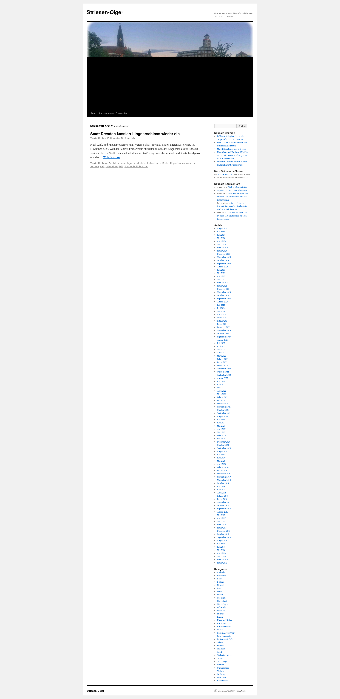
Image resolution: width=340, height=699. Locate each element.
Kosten (165, 162)
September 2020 (224, 448)
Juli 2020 (221, 454)
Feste (219, 591)
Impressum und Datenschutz (114, 113)
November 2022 (224, 368)
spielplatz (221, 648)
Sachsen (94, 166)
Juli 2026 (221, 231)
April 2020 (221, 464)
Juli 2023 (221, 343)
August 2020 (222, 451)
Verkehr (220, 670)
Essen (219, 588)
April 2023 (221, 352)
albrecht (144, 162)
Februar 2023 (222, 358)
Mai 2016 (221, 549)
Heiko (133, 138)
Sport (219, 651)
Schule (220, 642)
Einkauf (220, 585)
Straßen (220, 658)
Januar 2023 (222, 362)
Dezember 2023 (223, 327)
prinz (194, 162)
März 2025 (221, 279)
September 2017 (224, 508)
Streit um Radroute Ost (237, 187)
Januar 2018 (222, 499)
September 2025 (224, 263)
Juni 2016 (221, 546)
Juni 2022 (221, 384)
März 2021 (221, 432)
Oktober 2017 (223, 505)
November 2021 (224, 406)
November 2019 (224, 476)
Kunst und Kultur (224, 620)
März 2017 (221, 521)
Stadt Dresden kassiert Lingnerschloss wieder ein (135, 133)
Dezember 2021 (223, 403)
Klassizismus (155, 162)
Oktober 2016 (223, 534)
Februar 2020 (222, 467)
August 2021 (222, 416)
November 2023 (224, 330)
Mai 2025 (221, 272)
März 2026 (221, 244)
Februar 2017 (222, 524)
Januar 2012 (222, 562)
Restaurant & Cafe (225, 639)
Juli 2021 (221, 419)
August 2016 (222, 540)
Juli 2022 (221, 381)
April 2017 (221, 518)
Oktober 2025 (223, 260)
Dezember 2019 (223, 473)
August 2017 (222, 511)
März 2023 (221, 355)
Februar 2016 (222, 559)
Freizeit (220, 594)
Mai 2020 (221, 460)
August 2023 (222, 339)
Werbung (221, 674)
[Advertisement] (170, 83)
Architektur (114, 162)
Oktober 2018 (223, 483)
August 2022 (222, 378)
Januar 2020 (222, 470)
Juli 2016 (221, 543)
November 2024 (224, 292)
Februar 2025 (222, 282)
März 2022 (221, 393)
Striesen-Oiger (105, 12)
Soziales (220, 645)
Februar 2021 (222, 435)
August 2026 (222, 228)
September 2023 (224, 336)
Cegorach (221, 190)
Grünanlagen (222, 604)
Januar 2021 (222, 438)
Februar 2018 (222, 495)
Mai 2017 (221, 514)
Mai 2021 (221, 425)
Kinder (220, 616)
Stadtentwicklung (224, 655)
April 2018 (221, 492)
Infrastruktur (222, 607)
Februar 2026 (222, 247)
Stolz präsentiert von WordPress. (232, 690)
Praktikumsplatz (224, 635)
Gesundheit (222, 600)
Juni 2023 (221, 346)
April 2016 (221, 553)
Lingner (173, 162)
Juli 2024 (221, 304)
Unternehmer (112, 166)
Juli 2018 (221, 486)
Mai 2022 (221, 387)
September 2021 (224, 413)
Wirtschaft (221, 677)
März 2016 (221, 556)
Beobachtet (221, 575)
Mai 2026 (221, 237)
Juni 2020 (221, 457)
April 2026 (221, 241)
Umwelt (220, 664)
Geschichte (221, 597)
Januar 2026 (222, 250)
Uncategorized (223, 667)
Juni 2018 (221, 489)
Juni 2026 (221, 234)
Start (93, 113)
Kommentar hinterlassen (136, 166)
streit (102, 166)
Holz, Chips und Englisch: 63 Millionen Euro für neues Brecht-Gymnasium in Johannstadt (232, 155)
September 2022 (224, 374)
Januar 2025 (222, 285)
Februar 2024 (222, 320)
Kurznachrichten (224, 626)
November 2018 (224, 479)
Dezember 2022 (223, 365)
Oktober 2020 (223, 444)
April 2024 (221, 314)
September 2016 (224, 537)
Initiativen (221, 610)
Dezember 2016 (223, 530)
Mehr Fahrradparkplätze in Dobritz (231, 148)
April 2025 (221, 276)
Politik (220, 629)
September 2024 (224, 298)
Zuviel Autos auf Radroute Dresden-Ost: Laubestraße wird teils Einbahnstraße (232, 196)
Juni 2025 (221, 269)
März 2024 (221, 317)
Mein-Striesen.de (225, 174)
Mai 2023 (221, 349)
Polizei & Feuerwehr (225, 632)
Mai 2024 (221, 311)
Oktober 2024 (223, 295)
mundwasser (184, 162)
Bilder (219, 578)
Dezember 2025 (223, 253)
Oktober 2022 (223, 371)
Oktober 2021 (223, 409)
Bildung (220, 581)
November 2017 (224, 502)
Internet (220, 613)
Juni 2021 (221, 422)
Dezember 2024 (223, 288)
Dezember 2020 (223, 441)
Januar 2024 (222, 323)
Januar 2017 (222, 527)
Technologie (222, 661)
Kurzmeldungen (224, 623)
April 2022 (221, 390)
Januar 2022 (222, 400)
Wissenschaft (222, 680)
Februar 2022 (222, 397)
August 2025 (222, 266)
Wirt (121, 166)
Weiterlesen (111, 157)
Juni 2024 (221, 308)
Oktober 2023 (223, 333)
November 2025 (224, 257)
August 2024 (222, 301)
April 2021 (221, 429)
